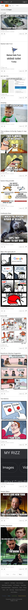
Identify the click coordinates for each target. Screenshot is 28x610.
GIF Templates (16, 585)
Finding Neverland (6, 525)
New (10, 5)
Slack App (12, 589)
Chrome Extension (22, 595)
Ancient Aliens (5, 491)
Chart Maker (23, 585)
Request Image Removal (20, 589)
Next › (20, 574)
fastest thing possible (7, 181)
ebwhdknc (3, 9)
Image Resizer (15, 587)
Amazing (3, 103)
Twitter (9, 595)
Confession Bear (6, 213)
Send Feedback (14, 592)
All (2, 5)
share (20, 33)
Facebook (4, 595)
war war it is (4, 76)
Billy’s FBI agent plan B (8, 252)
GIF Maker (13, 583)
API (7, 589)
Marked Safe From (7, 44)
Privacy (24, 587)
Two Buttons (5, 399)
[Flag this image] (26, 34)
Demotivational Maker (6, 587)
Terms (4, 589)
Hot (7, 5)
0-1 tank (3, 13)
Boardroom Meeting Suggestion (11, 353)
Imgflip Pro (7, 583)
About (20, 587)
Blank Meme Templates (7, 585)
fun (6, 30)
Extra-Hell (4, 316)
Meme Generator (19, 583)
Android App (14, 595)
